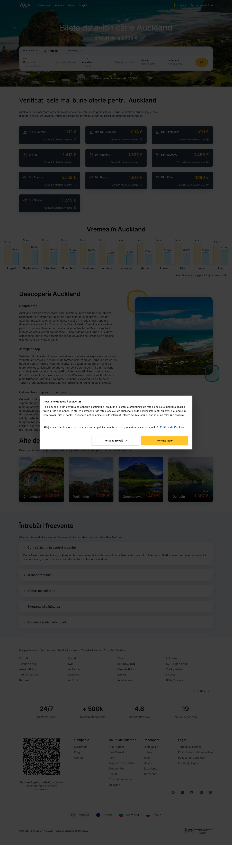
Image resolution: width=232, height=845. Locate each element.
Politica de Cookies (172, 427)
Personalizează (113, 440)
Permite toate (165, 440)
